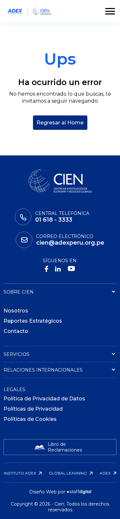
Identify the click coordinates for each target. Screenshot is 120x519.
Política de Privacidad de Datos (44, 399)
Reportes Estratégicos (33, 321)
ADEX (106, 473)
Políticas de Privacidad (33, 409)
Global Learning (68, 473)
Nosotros (16, 311)
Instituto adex (20, 473)
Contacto (16, 331)
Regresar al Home (60, 123)
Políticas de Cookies (30, 419)
